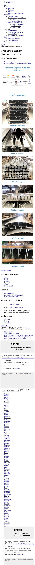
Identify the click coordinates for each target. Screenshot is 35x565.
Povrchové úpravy (16, 21)
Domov (6, 5)
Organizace (11, 10)
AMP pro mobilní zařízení (11, 333)
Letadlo (10, 338)
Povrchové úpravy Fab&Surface (17, 18)
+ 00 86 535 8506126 (14, 304)
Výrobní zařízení (12, 34)
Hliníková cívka (16, 26)
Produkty (7, 14)
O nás (6, 7)
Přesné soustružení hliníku (21, 335)
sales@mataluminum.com (16, 307)
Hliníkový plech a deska (18, 24)
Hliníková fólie (15, 27)
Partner (10, 11)
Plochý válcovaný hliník (15, 22)
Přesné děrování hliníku (19, 338)
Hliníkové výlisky (13, 16)
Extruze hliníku (8, 335)
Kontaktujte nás (8, 42)
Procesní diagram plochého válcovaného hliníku (18, 63)
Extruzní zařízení (13, 30)
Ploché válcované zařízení (15, 32)
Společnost (11, 8)
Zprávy (6, 37)
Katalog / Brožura (6, 326)
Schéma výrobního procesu (15, 13)
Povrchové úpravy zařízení (15, 35)
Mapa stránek (8, 332)
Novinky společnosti (14, 38)
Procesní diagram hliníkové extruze (14, 62)
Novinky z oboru (13, 40)
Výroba (13, 19)
